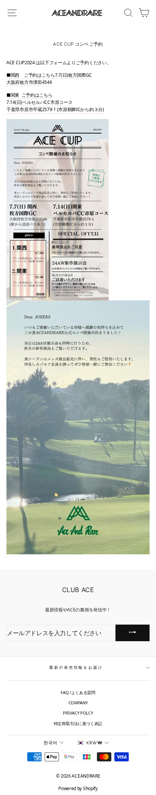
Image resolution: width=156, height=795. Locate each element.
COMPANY (78, 702)
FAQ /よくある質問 (78, 692)
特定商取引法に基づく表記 (78, 723)
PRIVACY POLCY (78, 713)
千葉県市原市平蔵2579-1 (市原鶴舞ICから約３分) (55, 109)
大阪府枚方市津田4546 (29, 82)
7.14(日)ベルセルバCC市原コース (39, 102)
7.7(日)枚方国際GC (73, 75)
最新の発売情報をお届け (76, 667)
